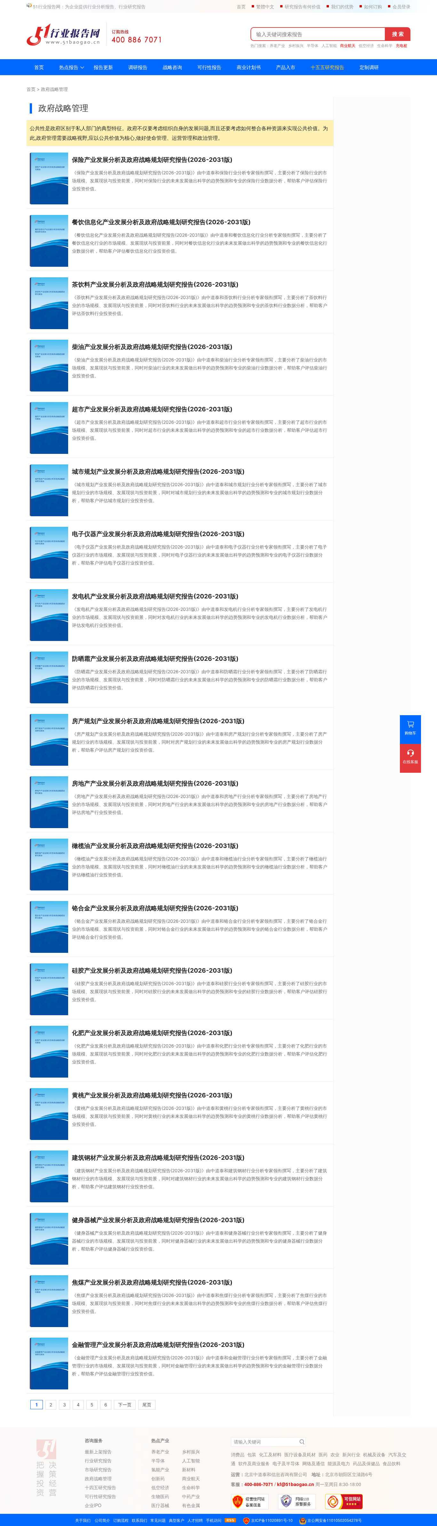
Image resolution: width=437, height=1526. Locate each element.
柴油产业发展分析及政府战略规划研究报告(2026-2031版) (152, 347)
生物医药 (160, 1496)
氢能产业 (160, 1469)
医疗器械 (160, 1505)
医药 (323, 1454)
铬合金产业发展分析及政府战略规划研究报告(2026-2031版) (155, 908)
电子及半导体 (286, 1463)
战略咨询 (172, 67)
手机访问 (213, 1520)
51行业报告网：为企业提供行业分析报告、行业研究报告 (89, 6)
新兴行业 (351, 1454)
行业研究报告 (98, 1460)
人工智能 (329, 45)
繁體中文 (265, 6)
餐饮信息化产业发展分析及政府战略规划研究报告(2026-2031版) (161, 222)
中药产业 (191, 1496)
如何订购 (373, 6)
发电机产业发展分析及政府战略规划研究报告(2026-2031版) (155, 596)
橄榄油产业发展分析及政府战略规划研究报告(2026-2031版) (155, 846)
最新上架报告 (98, 1451)
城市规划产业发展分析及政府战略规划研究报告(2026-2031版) (158, 471)
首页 (241, 6)
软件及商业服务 (254, 1463)
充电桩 (401, 45)
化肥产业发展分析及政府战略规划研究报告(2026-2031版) (152, 1033)
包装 (251, 1454)
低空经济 (366, 45)
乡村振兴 (296, 45)
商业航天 (347, 45)
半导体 (312, 45)
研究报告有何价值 (303, 6)
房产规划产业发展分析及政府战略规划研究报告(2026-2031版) (158, 721)
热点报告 (68, 67)
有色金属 (191, 1505)
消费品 (237, 1454)
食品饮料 (392, 1463)
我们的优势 (342, 6)
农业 (334, 1454)
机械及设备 (374, 1454)
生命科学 (385, 45)
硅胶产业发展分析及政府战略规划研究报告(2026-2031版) (152, 970)
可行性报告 (209, 67)
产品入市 (285, 67)
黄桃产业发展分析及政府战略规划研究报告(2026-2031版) (152, 1095)
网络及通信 (313, 1463)
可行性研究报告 (100, 1496)
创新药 (160, 1478)
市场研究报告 (98, 1469)
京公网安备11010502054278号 (334, 1520)
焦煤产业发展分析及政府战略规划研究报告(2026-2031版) (152, 1282)
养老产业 (277, 45)
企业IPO (93, 1505)
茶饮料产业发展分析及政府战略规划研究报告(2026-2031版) (155, 284)
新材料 (191, 1469)
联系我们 (139, 1520)
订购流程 (121, 1520)
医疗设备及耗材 (300, 1454)
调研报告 (137, 67)
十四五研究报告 (100, 1487)
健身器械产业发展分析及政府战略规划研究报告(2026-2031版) (158, 1220)
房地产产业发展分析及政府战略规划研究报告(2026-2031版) (155, 783)
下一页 (124, 1404)
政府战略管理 (54, 89)
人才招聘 (195, 1520)
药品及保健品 (366, 1463)
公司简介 (102, 1520)
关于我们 (83, 1520)
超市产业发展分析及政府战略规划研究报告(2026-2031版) (152, 409)
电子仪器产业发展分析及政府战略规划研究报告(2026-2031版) (158, 534)
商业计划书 (249, 67)
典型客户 (176, 1520)
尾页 (146, 1404)
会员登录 (401, 6)
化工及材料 (270, 1454)
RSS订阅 (230, 1520)
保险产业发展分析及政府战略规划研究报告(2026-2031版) (152, 159)
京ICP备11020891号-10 (271, 1520)
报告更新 (103, 67)
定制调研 (369, 67)
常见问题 (158, 1520)
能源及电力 (339, 1463)
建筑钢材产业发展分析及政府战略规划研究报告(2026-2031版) (158, 1157)
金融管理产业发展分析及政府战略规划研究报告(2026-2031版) (158, 1344)
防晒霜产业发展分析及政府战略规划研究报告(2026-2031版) (155, 658)
